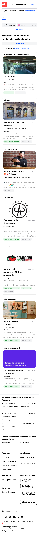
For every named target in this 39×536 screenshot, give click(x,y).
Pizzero (23, 410)
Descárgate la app (9, 480)
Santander (6, 442)
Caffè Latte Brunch (10, 299)
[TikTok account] (3, 517)
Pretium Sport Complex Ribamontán (16, 54)
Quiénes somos (8, 484)
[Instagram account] (6, 517)
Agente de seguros (27, 413)
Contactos (6, 488)
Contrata (5, 457)
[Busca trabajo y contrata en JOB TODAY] (4, 4)
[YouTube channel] (14, 517)
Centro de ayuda (8, 492)
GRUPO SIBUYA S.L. (10, 149)
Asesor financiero (27, 423)
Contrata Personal (19, 4)
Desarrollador (25, 426)
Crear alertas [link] (19, 43)
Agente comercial (9, 403)
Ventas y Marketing (28, 25)
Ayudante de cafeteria (10, 413)
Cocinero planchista (10, 420)
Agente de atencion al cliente (10, 410)
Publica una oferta (9, 461)
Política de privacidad (9, 527)
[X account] (18, 517)
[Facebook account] (10, 517)
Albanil (22, 416)
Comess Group (8, 247)
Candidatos (6, 470)
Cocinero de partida (9, 416)
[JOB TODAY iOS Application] (26, 480)
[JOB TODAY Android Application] (27, 486)
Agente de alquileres (28, 403)
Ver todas (19, 29)
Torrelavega (24, 442)
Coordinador (25, 406)
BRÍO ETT (6, 100)
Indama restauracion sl (11, 348)
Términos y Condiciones (10, 529)
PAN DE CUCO (8, 198)
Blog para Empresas (9, 465)
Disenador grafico (9, 426)
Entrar (32, 4)
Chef (4, 423)
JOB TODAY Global (27, 464)
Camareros (10, 25)
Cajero (22, 420)
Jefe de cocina (7, 430)
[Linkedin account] (22, 517)
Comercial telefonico (10, 406)
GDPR (23, 529)
